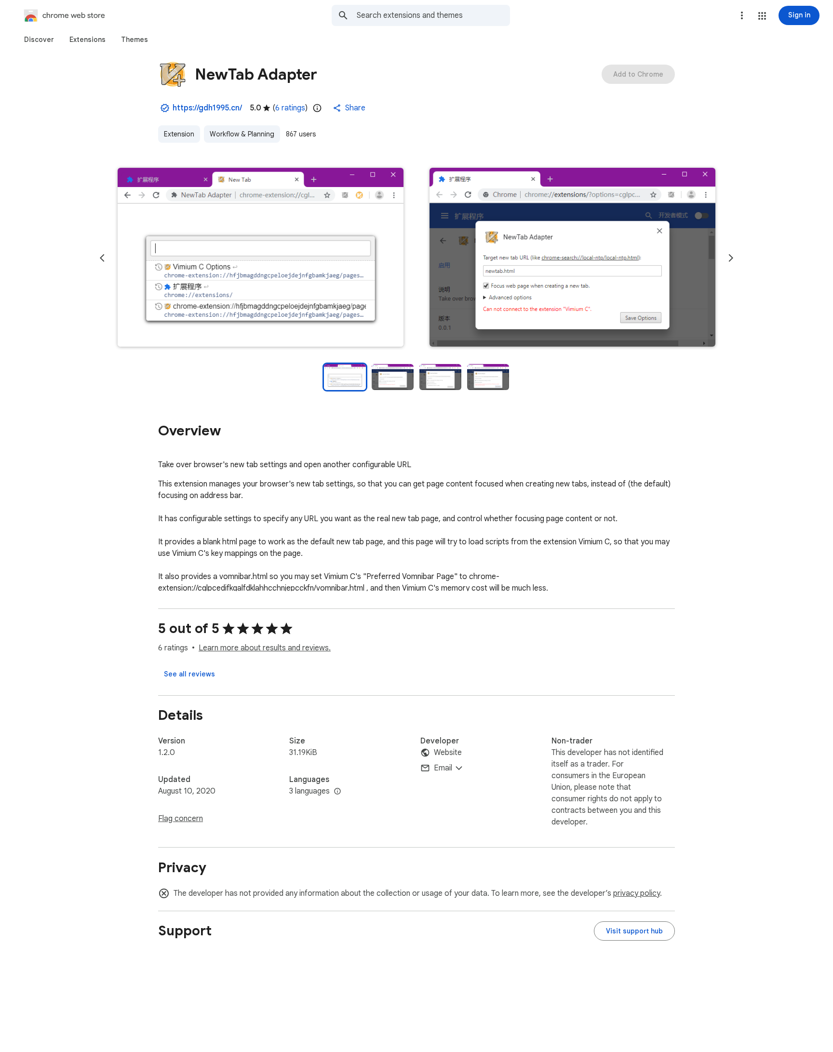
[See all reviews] (189, 674)
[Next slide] (730, 258)
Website (448, 752)
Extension (179, 134)
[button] (762, 16)
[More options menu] (742, 15)
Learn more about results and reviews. (265, 648)
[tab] (39, 39)
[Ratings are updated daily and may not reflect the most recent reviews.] (317, 108)
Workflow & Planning (242, 134)
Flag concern (180, 818)
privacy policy (636, 893)
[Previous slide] (102, 258)
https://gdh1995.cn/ (207, 108)
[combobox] (433, 15)
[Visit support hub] (634, 931)
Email (443, 768)
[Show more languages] (337, 791)
